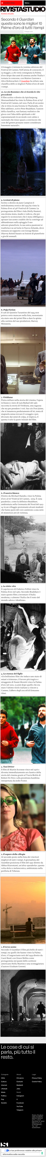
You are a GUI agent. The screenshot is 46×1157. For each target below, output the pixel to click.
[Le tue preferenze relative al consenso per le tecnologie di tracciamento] (42, 1153)
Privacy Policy (37, 1078)
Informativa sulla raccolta (14, 1154)
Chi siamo (20, 1078)
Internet (4, 1085)
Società (4, 1103)
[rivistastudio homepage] (23, 9)
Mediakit (20, 1085)
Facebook (20, 1103)
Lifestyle (4, 1089)
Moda (3, 1092)
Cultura (4, 1081)
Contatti (20, 1081)
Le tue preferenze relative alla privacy (25, 1150)
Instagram (20, 1096)
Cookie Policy (37, 1081)
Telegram (20, 1110)
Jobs (18, 1089)
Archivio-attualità (7, 14)
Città (3, 1078)
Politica (3, 1096)
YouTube (20, 1106)
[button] (35, 3)
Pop (2, 1099)
